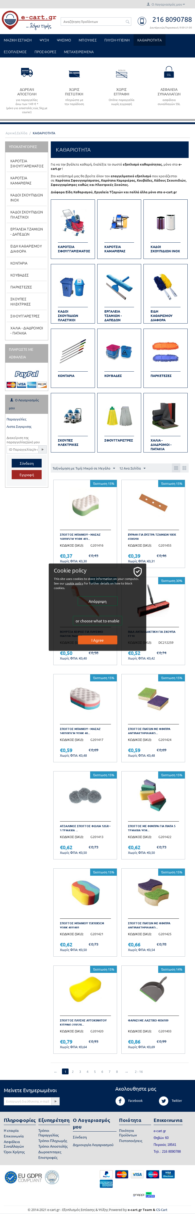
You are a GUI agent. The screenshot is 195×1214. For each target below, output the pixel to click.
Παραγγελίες (16, 419)
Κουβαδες (19, 274)
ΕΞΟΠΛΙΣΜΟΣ (15, 51)
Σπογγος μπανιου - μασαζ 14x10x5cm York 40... (80, 731)
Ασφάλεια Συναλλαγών (14, 1143)
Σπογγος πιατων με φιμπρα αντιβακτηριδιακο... (149, 731)
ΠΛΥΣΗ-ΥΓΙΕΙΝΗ (117, 39)
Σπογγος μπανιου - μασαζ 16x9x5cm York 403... (80, 536)
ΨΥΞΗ (44, 39)
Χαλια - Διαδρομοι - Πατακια (26, 330)
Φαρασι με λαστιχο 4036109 (148, 1020)
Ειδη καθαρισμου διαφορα (26, 248)
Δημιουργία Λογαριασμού (93, 1144)
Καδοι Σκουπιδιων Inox (26, 197)
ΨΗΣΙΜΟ (64, 39)
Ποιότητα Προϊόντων (128, 1132)
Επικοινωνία (14, 1136)
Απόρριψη (98, 600)
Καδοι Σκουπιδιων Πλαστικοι (26, 214)
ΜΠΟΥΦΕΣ (88, 39)
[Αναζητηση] (127, 22)
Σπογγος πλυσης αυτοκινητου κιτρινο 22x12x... (83, 1022)
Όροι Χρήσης (14, 1151)
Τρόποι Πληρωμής (52, 1140)
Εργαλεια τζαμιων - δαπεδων (26, 231)
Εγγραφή (27, 474)
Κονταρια (18, 263)
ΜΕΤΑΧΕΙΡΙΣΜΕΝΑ (79, 51)
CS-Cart (161, 1209)
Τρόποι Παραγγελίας (48, 1132)
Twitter (176, 1100)
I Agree (97, 639)
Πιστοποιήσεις (130, 1140)
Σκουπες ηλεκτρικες (20, 301)
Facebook (135, 1100)
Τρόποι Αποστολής (53, 1146)
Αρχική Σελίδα (16, 133)
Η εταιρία (11, 1130)
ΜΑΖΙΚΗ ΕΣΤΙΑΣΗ (18, 39)
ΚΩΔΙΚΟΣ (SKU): (72, 545)
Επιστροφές (47, 1157)
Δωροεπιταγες (49, 1151)
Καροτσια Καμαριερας (21, 180)
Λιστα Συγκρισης (19, 426)
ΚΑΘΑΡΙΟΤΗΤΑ (149, 39)
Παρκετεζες (21, 286)
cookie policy (74, 583)
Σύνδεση (27, 463)
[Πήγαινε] (42, 449)
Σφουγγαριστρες (25, 315)
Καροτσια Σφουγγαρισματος (27, 163)
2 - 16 (139, 1071)
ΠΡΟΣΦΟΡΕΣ (45, 51)
